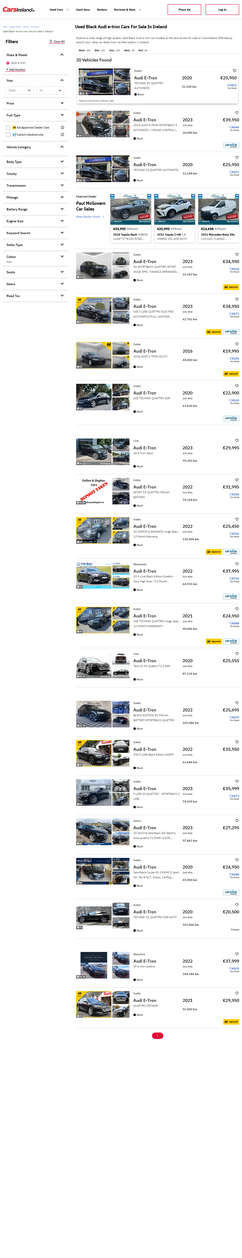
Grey (111, 50)
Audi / (26, 26)
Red (141, 50)
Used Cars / (15, 26)
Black (82, 50)
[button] (63, 128)
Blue (97, 50)
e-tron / (35, 26)
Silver (127, 50)
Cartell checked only (29, 134)
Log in (222, 9)
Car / (5, 26)
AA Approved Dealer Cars (32, 127)
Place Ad (184, 9)
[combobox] (19, 90)
